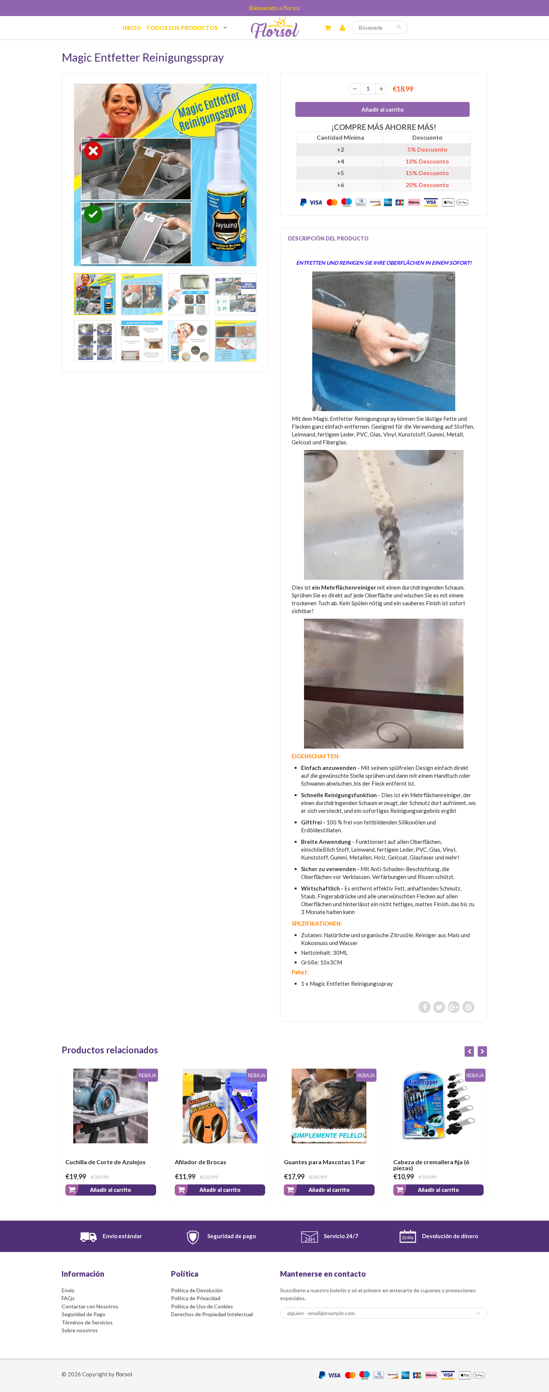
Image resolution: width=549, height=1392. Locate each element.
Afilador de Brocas (109, 1161)
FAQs (68, 1298)
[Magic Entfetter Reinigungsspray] (165, 175)
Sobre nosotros (80, 1330)
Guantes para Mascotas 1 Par (233, 1161)
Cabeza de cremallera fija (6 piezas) (340, 1164)
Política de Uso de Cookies (202, 1306)
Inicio (132, 27)
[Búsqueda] (398, 27)
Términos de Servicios (87, 1322)
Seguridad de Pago (83, 1314)
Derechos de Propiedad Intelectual (212, 1314)
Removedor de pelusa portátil (452, 1161)
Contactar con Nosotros (90, 1306)
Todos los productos (182, 27)
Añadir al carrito (128, 1190)
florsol (124, 1374)
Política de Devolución (197, 1290)
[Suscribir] (478, 1314)
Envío (68, 1290)
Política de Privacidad (195, 1298)
